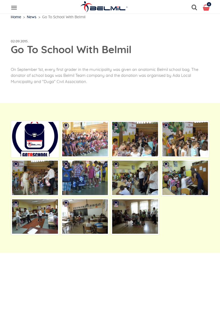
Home (16, 17)
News (31, 17)
